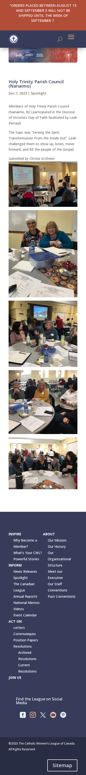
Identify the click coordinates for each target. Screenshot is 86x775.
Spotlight (39, 93)
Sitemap (62, 765)
